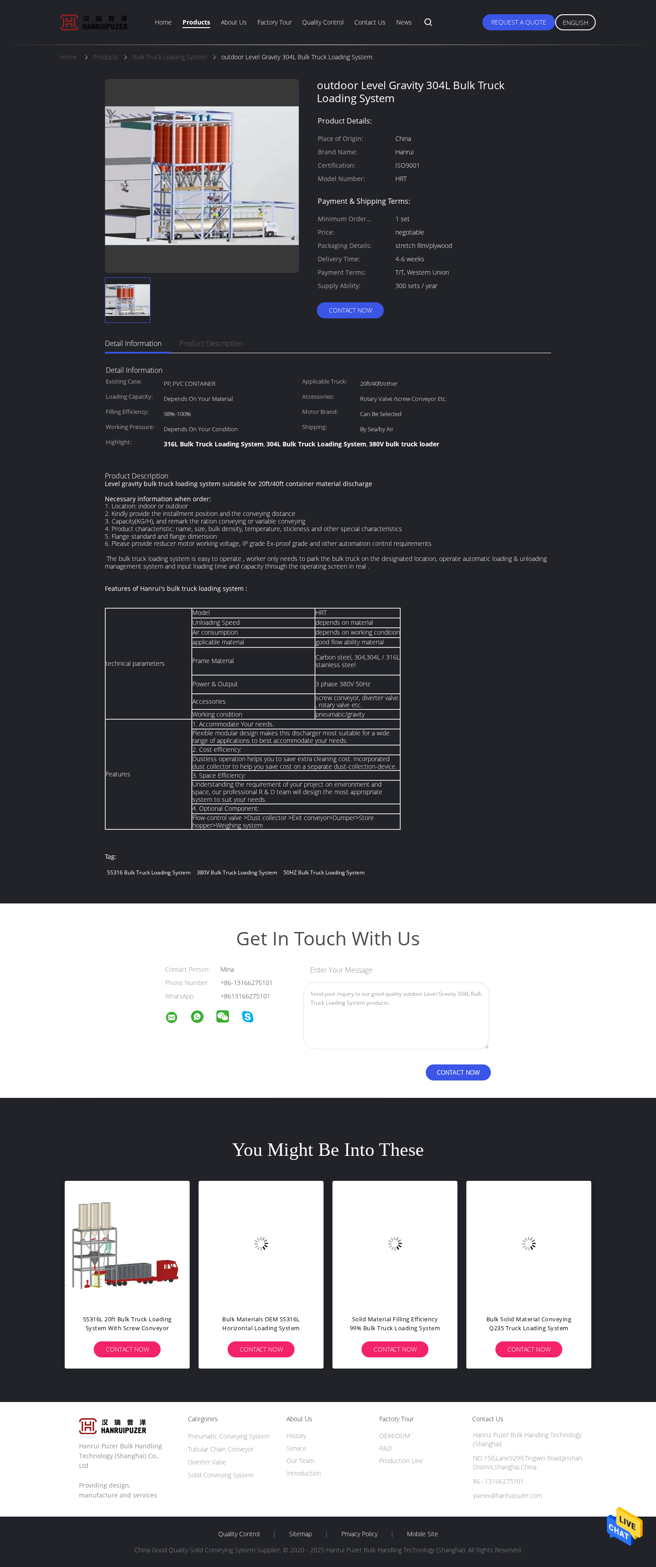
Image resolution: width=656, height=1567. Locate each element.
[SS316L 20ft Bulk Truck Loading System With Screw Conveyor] (127, 1243)
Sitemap (300, 1534)
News (404, 22)
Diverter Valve (207, 1462)
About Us (234, 22)
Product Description (211, 343)
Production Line (401, 1460)
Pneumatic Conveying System (229, 1436)
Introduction (303, 1473)
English (575, 22)
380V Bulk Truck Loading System (237, 872)
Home (163, 22)
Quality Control (323, 22)
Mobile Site (422, 1534)
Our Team (300, 1460)
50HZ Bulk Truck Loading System (324, 872)
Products (196, 22)
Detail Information (133, 343)
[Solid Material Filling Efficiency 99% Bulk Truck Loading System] (394, 1243)
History (296, 1435)
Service (296, 1448)
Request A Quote (518, 22)
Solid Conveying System (220, 1475)
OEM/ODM (394, 1435)
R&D (385, 1448)
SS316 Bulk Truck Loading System (149, 872)
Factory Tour (274, 22)
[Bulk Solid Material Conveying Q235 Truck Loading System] (528, 1243)
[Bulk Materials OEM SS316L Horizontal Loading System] (261, 1243)
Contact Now (350, 310)
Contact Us (370, 22)
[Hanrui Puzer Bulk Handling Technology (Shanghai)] (177, 1018)
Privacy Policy (359, 1534)
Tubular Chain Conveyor (220, 1449)
